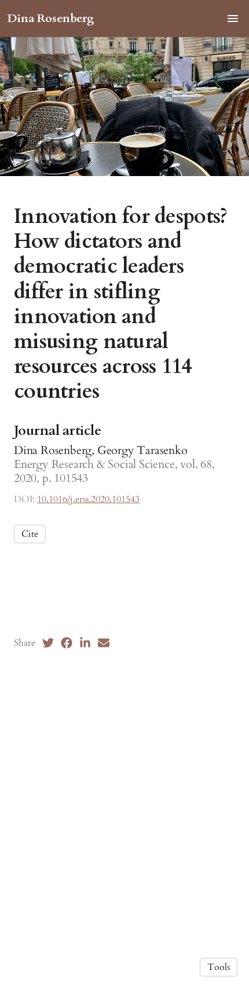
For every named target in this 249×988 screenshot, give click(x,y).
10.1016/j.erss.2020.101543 (88, 499)
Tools (218, 967)
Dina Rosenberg (50, 18)
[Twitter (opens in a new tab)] (48, 643)
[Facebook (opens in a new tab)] (66, 643)
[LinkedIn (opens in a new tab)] (85, 643)
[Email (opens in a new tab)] (103, 643)
